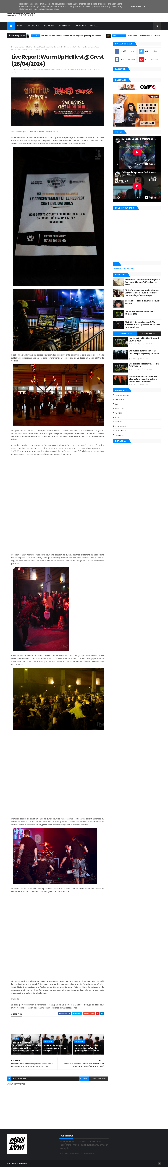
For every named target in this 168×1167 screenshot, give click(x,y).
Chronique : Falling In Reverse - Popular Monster (142, 302)
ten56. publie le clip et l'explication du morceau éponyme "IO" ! (54, 1048)
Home (13, 47)
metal (78, 47)
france (15, 1039)
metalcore (85, 47)
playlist (118, 417)
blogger (83, 1078)
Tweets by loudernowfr (123, 268)
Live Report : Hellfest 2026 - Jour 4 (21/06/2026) (140, 312)
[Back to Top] (159, 1163)
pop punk (118, 422)
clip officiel (120, 400)
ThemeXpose (22, 1163)
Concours (80, 25)
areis (19, 47)
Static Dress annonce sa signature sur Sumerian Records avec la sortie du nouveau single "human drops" (142, 293)
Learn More (135, 6)
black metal (35, 47)
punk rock (119, 435)
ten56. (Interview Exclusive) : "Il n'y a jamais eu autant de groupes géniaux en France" (87, 1048)
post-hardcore (121, 426)
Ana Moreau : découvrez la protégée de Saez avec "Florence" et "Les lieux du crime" (142, 282)
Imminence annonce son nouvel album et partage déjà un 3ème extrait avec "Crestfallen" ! (143, 379)
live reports (70, 47)
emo (116, 404)
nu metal (118, 413)
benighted (26, 47)
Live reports (64, 25)
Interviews (48, 25)
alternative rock (122, 395)
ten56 (92, 47)
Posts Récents (125, 334)
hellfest (62, 47)
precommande (120, 431)
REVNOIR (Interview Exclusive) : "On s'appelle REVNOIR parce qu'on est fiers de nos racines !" (142, 325)
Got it (147, 6)
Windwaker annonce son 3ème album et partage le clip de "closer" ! (32, 35)
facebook (102, 1078)
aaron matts (48, 1041)
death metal (45, 47)
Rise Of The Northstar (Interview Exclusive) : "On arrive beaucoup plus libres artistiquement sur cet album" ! (27, 1047)
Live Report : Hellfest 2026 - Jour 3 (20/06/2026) (109, 35)
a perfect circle (79, 36)
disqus (93, 1078)
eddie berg (145, 36)
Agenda (94, 25)
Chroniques (33, 25)
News (19, 25)
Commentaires (149, 334)
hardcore (54, 47)
